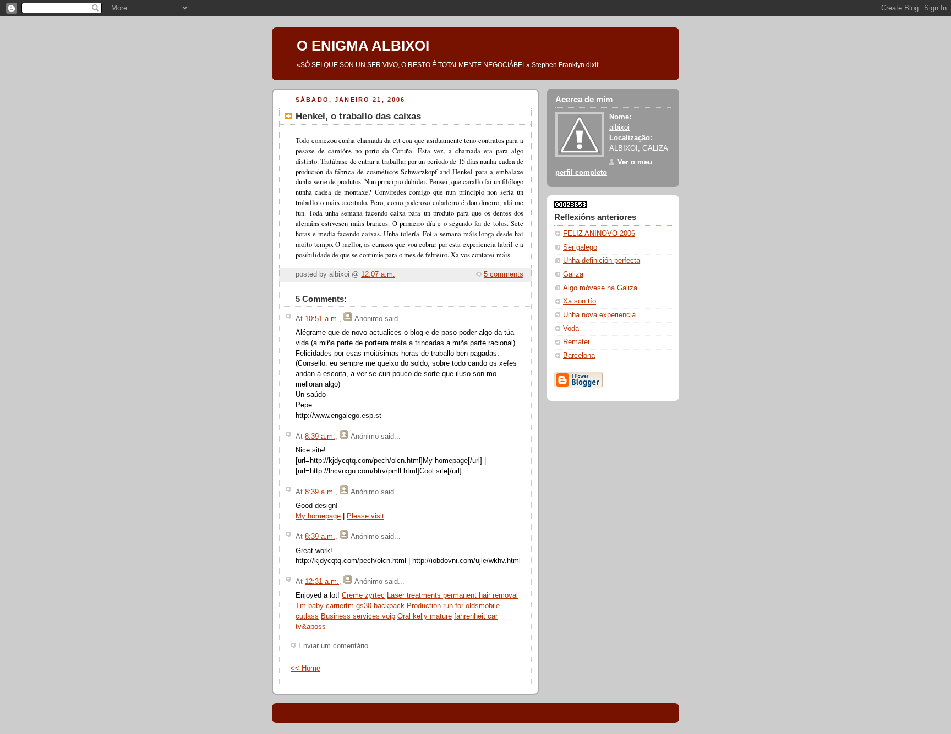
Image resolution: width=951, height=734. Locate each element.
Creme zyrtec (363, 595)
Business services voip (358, 616)
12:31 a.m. (322, 582)
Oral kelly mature (424, 616)
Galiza (573, 274)
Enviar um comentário (333, 646)
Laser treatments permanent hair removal (452, 595)
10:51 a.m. (322, 319)
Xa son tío (579, 301)
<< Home (305, 668)
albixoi (619, 127)
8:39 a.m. (320, 436)
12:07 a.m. (378, 274)
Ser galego (580, 247)
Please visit (365, 516)
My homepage (318, 516)
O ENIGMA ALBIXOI (363, 45)
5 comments (503, 274)
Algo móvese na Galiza (600, 288)
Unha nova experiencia (599, 315)
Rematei (576, 342)
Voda (571, 329)
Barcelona (579, 356)
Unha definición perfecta (601, 260)
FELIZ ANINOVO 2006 (599, 234)
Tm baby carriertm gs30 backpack (350, 606)
